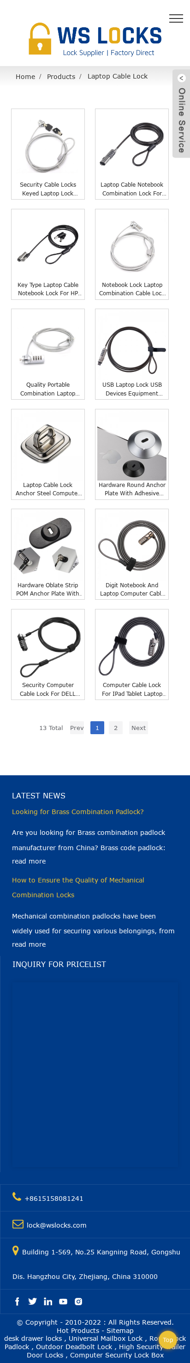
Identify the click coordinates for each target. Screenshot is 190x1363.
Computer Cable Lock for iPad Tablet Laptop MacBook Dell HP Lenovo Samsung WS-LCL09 (132, 690)
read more (29, 861)
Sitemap (120, 1330)
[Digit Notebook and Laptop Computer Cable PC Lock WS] (131, 545)
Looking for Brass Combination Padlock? (78, 811)
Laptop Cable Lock (118, 76)
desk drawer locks (33, 1338)
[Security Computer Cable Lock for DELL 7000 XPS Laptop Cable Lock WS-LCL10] (48, 646)
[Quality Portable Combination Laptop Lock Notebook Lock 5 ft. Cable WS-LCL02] (48, 345)
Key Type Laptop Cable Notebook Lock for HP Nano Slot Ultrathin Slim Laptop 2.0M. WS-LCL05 (47, 289)
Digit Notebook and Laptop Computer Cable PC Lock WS (132, 590)
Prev (77, 727)
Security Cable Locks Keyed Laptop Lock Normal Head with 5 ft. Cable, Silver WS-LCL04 (47, 189)
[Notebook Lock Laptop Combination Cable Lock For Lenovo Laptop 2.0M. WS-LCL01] (131, 245)
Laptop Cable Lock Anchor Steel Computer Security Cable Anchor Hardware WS (48, 489)
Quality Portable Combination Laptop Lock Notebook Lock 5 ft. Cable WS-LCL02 (48, 389)
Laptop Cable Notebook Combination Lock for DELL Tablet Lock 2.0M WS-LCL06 (132, 189)
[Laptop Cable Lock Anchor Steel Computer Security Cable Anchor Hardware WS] (48, 446)
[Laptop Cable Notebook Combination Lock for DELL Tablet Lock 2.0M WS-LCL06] (131, 145)
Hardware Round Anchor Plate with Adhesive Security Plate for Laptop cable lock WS (132, 489)
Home (25, 76)
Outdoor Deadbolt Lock (74, 1347)
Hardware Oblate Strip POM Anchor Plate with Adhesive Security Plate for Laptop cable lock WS (48, 590)
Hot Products (78, 1330)
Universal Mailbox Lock (105, 1338)
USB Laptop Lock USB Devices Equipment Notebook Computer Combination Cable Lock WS (132, 389)
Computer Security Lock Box (117, 1355)
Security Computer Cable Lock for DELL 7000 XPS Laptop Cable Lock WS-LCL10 (48, 690)
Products (61, 76)
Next (138, 727)
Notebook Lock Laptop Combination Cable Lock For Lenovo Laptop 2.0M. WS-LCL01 (132, 289)
